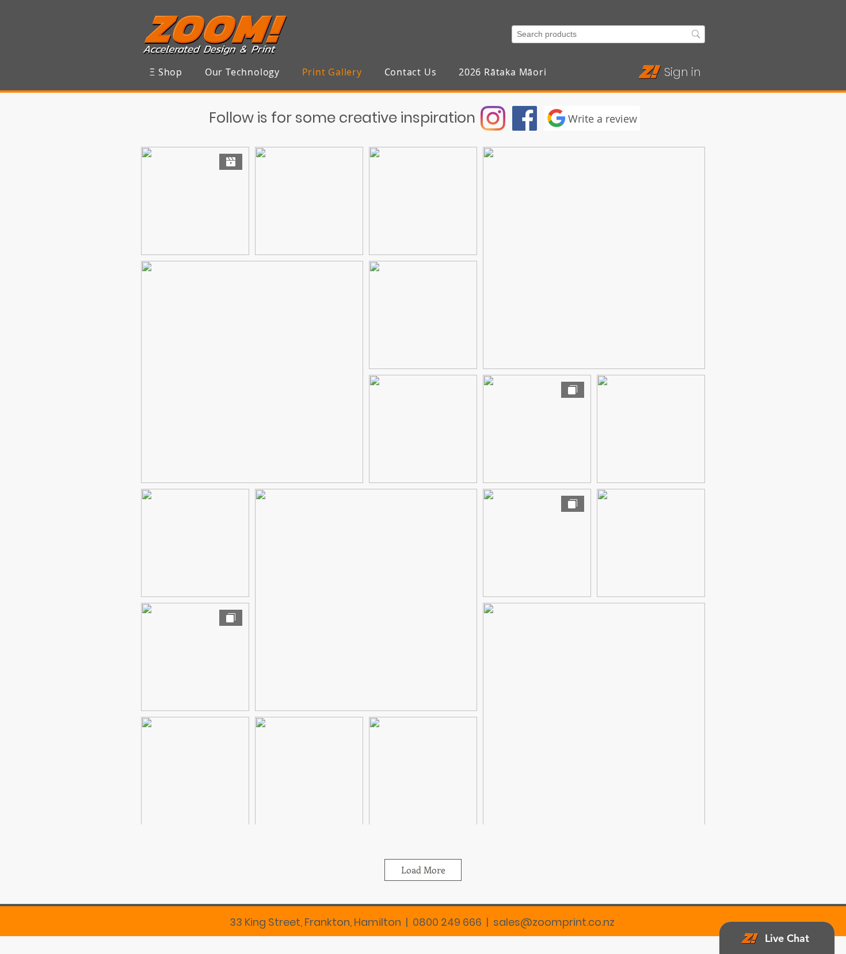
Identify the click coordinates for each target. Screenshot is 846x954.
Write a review (602, 119)
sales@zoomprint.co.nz (554, 922)
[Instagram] (493, 118)
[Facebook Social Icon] (524, 118)
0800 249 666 (447, 922)
